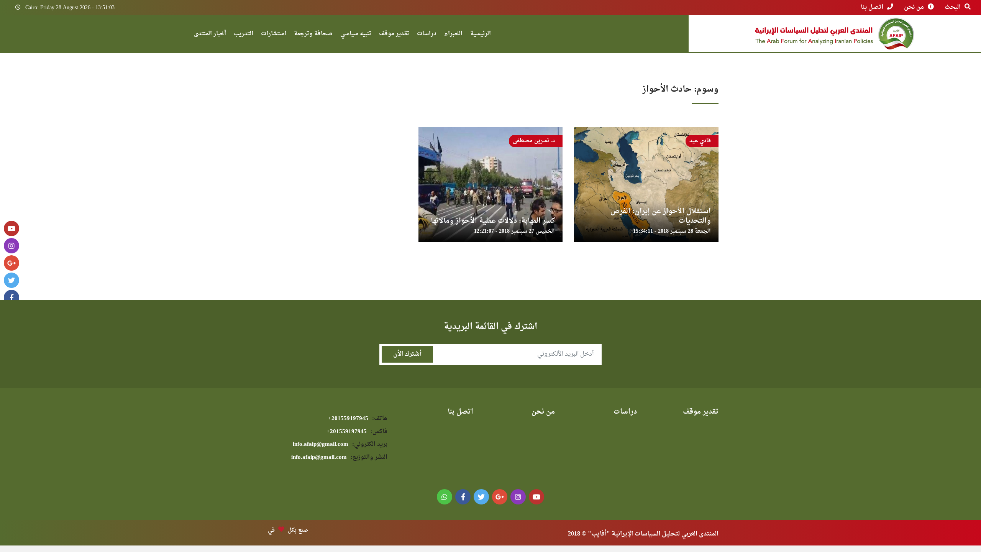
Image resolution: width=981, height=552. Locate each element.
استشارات (273, 34)
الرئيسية (480, 34)
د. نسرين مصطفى (534, 141)
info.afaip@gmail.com (340, 444)
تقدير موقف (394, 34)
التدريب (243, 34)
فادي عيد (700, 141)
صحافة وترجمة (313, 34)
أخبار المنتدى (210, 34)
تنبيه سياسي (355, 34)
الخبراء (453, 34)
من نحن (914, 7)
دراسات (426, 34)
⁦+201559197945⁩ (357, 419)
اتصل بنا (872, 7)
